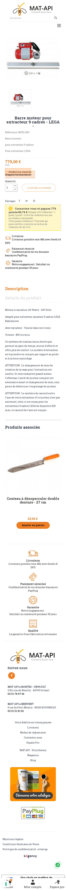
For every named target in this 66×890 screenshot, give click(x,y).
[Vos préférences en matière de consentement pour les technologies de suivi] (6, 884)
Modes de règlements (33, 732)
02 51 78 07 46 (16, 694)
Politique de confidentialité (19, 849)
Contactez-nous (33, 737)
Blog (33, 760)
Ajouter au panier (39, 188)
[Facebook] (11, 675)
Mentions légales (13, 839)
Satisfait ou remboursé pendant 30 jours (33, 614)
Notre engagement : (33, 610)
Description (17, 288)
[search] (56, 17)
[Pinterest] (34, 201)
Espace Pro (33, 742)
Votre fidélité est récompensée (33, 722)
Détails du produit (23, 298)
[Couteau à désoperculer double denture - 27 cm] (33, 464)
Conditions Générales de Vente (21, 844)
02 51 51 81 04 (16, 711)
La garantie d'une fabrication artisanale (33, 634)
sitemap (42, 849)
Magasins (33, 755)
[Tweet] (26, 201)
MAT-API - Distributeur (33, 750)
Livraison (33, 727)
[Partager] (19, 201)
